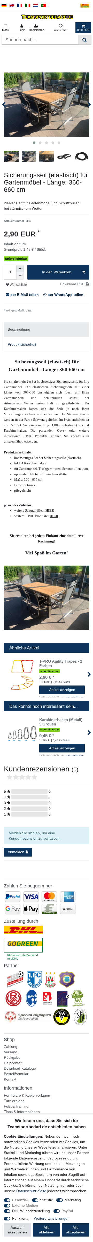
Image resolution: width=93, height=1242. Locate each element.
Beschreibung (19, 329)
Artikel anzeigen (62, 690)
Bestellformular (16, 1074)
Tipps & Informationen (22, 1112)
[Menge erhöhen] (20, 268)
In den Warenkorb (56, 272)
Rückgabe (12, 1057)
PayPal (67, 1211)
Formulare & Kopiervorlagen (27, 1095)
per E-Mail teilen (24, 295)
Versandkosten (42, 310)
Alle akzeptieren (75, 1229)
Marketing (73, 1200)
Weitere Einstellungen (51, 1218)
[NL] (36, 5)
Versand (10, 1052)
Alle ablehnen (46, 1229)
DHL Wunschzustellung (31, 1211)
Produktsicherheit (22, 344)
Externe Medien (25, 1205)
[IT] (28, 5)
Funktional (20, 1218)
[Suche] (84, 39)
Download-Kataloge (20, 1068)
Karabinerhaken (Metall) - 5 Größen (62, 722)
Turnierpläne (14, 1101)
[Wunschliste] (61, 27)
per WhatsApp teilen (65, 295)
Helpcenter (13, 1063)
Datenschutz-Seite (31, 1191)
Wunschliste (18, 285)
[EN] (12, 5)
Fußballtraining (16, 1106)
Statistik (46, 1200)
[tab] (46, 329)
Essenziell (20, 1200)
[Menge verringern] (20, 276)
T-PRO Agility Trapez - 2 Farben (60, 663)
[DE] (4, 5)
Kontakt (10, 1079)
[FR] (20, 5)
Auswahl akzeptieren (17, 1229)
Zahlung (10, 1046)
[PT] (44, 5)
